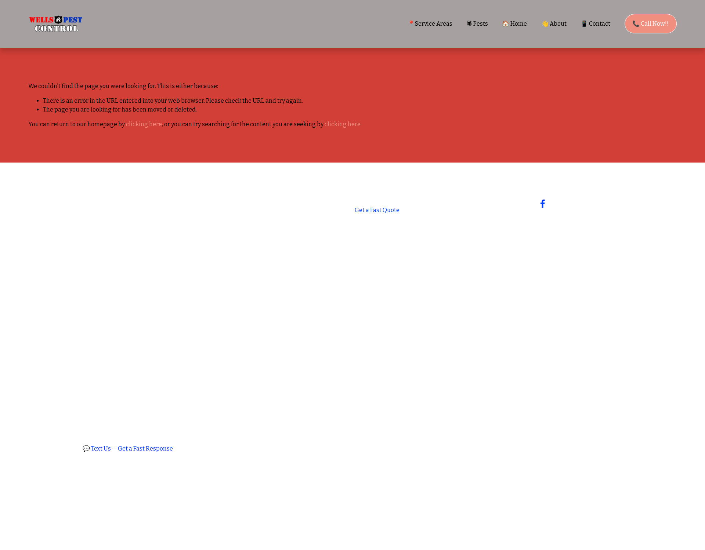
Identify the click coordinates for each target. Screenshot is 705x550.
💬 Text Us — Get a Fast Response (128, 448)
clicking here (144, 124)
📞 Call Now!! (650, 23)
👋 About (554, 23)
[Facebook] (542, 203)
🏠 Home (514, 23)
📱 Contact (595, 23)
